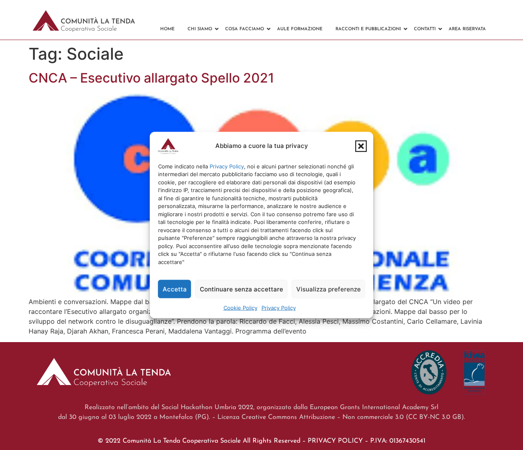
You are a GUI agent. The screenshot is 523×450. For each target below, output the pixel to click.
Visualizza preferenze (328, 289)
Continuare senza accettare (241, 289)
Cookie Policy (240, 307)
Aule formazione (299, 29)
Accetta (175, 289)
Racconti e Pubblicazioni (368, 29)
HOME (167, 29)
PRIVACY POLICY (335, 441)
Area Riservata (467, 29)
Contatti (425, 29)
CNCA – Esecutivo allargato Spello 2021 (151, 78)
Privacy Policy (227, 166)
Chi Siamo (200, 29)
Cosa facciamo (244, 29)
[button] (361, 146)
